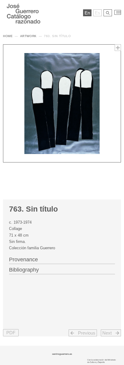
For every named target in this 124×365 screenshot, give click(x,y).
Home (8, 36)
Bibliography (24, 270)
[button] (11, 333)
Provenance (23, 259)
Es (97, 12)
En (87, 12)
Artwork (28, 36)
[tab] (62, 259)
